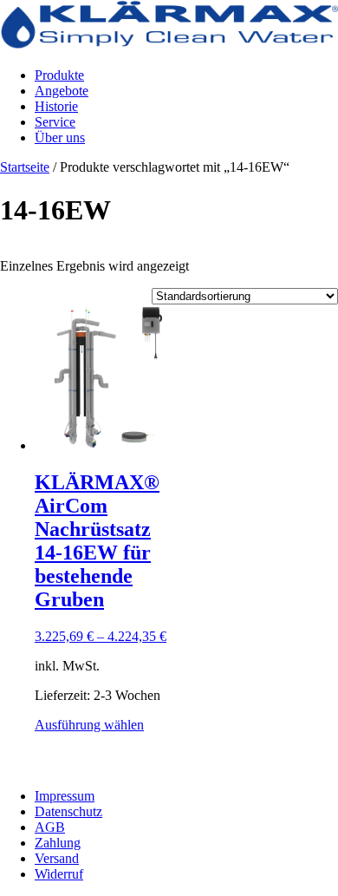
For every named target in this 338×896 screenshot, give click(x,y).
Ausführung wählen (89, 724)
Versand (57, 858)
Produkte (59, 75)
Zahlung (58, 842)
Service (55, 121)
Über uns (60, 137)
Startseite (24, 167)
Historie (56, 106)
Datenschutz (68, 811)
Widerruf (59, 874)
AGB (50, 827)
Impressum (64, 795)
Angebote (61, 90)
